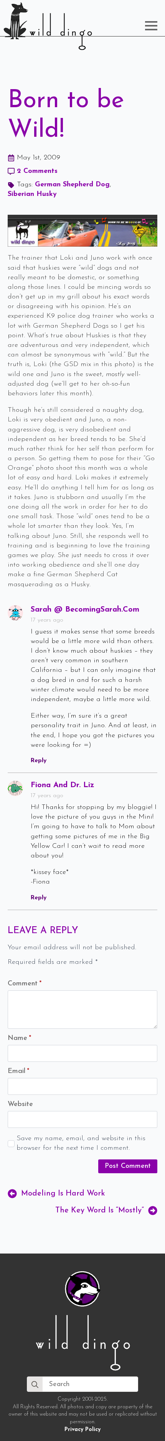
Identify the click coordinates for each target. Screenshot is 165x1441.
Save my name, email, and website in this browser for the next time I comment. (80, 1143)
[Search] (35, 1384)
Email (18, 1071)
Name (19, 1038)
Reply (38, 761)
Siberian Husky (32, 194)
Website (20, 1104)
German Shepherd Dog (72, 184)
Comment (24, 983)
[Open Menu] (151, 26)
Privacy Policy (82, 1430)
